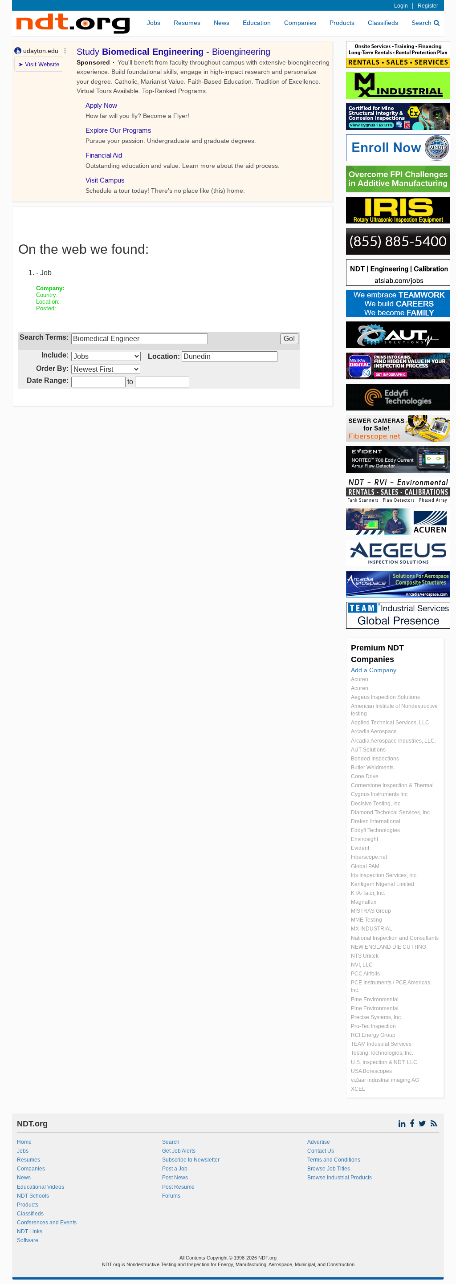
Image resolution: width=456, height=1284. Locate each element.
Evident (360, 848)
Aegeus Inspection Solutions (385, 697)
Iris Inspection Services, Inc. (384, 875)
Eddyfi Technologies (375, 830)
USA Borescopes (371, 1071)
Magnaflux (363, 902)
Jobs (153, 22)
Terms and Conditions (333, 1160)
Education (257, 22)
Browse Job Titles (328, 1169)
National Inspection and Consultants (395, 938)
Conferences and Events (47, 1222)
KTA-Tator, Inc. (368, 893)
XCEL (358, 1089)
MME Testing (366, 920)
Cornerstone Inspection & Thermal (392, 785)
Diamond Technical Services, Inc (390, 812)
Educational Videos (40, 1187)
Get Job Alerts (178, 1151)
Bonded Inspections (375, 759)
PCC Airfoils (365, 974)
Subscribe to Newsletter (191, 1160)
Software (27, 1240)
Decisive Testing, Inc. (376, 803)
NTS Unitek (365, 956)
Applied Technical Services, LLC (390, 722)
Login (401, 6)
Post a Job (174, 1169)
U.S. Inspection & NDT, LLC (384, 1062)
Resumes (187, 22)
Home (24, 1142)
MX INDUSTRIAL (371, 929)
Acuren (359, 679)
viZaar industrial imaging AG (385, 1080)
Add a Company (373, 670)
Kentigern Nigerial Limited (382, 884)
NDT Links (29, 1231)
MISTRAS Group (371, 911)
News (221, 22)
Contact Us (320, 1151)
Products (342, 22)
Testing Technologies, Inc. (382, 1053)
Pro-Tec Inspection (373, 1026)
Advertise (318, 1142)
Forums (171, 1196)
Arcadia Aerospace (374, 731)
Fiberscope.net (369, 857)
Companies (300, 22)
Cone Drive (365, 776)
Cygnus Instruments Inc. (380, 794)
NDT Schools (33, 1196)
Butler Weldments (372, 767)
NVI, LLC (362, 965)
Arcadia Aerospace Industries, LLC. (393, 741)
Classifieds (383, 22)
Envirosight (364, 839)
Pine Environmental (375, 999)
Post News (175, 1177)
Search (421, 22)
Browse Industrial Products (339, 1177)
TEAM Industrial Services (381, 1044)
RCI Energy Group (373, 1035)
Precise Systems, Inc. (376, 1017)
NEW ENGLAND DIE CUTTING (388, 947)
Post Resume (178, 1187)
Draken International (375, 821)
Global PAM (365, 866)
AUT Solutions (368, 750)
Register (428, 6)
